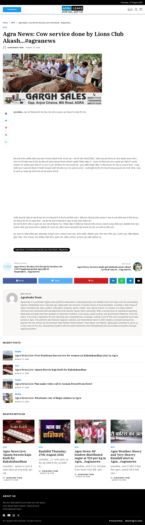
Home (5, 23)
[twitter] (18, 515)
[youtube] (9, 515)
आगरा (13, 23)
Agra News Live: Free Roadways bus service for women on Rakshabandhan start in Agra (66, 355)
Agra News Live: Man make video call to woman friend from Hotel (53, 383)
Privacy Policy (115, 521)
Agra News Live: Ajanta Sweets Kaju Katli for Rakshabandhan (50, 369)
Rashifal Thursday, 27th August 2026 (53, 453)
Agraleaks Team (15, 48)
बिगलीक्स (18, 352)
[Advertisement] (77, 137)
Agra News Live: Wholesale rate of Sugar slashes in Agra (48, 398)
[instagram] (14, 515)
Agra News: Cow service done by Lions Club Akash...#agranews (41, 250)
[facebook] (4, 515)
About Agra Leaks (133, 521)
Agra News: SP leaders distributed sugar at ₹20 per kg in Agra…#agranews (90, 456)
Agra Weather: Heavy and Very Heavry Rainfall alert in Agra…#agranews (126, 456)
